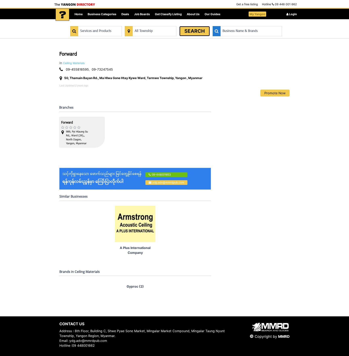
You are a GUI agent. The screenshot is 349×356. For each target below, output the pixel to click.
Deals (125, 14)
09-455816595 (77, 69)
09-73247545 (102, 69)
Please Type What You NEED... (89, 23)
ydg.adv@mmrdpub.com (168, 182)
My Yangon (257, 14)
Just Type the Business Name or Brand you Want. (243, 23)
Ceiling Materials (74, 63)
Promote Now (275, 93)
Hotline (279, 4)
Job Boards (142, 14)
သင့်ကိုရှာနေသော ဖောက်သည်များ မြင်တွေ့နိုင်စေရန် (101, 178)
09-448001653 (161, 174)
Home (79, 14)
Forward (67, 123)
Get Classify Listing (168, 14)
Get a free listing (247, 4)
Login (292, 14)
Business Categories (102, 14)
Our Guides (212, 14)
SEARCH (194, 31)
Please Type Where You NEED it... (145, 23)
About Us (193, 14)
